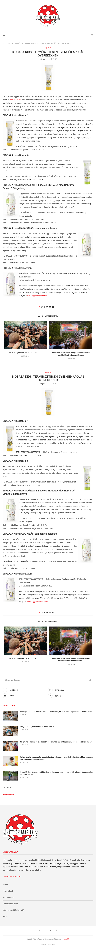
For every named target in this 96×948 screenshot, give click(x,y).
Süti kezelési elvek (10, 903)
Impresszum (8, 897)
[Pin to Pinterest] (50, 307)
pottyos (42, 59)
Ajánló (17, 43)
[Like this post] (41, 307)
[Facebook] (39, 930)
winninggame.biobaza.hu (37, 295)
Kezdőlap (6, 43)
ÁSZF (5, 916)
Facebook (7, 787)
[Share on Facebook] (44, 307)
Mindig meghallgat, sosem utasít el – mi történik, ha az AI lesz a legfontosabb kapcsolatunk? (56, 712)
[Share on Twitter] (47, 307)
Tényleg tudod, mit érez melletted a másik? (37, 727)
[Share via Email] (53, 307)
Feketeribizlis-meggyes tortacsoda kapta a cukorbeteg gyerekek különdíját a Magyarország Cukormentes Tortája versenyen (56, 758)
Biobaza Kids (15, 99)
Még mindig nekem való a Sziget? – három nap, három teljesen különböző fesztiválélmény (56, 742)
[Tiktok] (56, 930)
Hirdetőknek (8, 891)
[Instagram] (44, 930)
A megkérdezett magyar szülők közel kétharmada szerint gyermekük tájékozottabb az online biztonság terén (56, 773)
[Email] (50, 930)
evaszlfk (66, 939)
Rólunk (5, 884)
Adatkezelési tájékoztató (13, 910)
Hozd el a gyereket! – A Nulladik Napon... (25, 353)
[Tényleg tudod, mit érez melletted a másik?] (10, 731)
